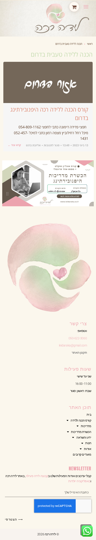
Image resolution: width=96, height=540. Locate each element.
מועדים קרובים (82, 454)
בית (89, 414)
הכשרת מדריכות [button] (81, 432)
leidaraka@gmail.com (73, 345)
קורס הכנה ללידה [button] (81, 420)
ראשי (90, 44)
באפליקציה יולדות (79, 481)
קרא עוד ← (14, 145)
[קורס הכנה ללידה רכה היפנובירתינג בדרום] (48, 82)
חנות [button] (88, 443)
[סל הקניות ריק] (74, 7)
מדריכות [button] (86, 426)
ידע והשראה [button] (83, 437)
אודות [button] (87, 449)
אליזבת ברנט (33, 145)
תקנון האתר (79, 352)
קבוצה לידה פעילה (37, 476)
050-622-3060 (78, 338)
